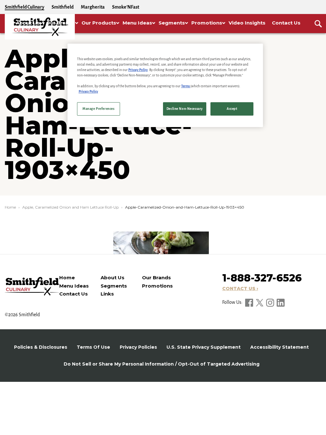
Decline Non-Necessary (185, 109)
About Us (112, 278)
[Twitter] (260, 302)
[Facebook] (249, 302)
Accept (232, 109)
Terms (185, 86)
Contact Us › (240, 288)
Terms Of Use (93, 347)
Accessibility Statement (279, 347)
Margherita (93, 7)
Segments (114, 286)
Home (10, 207)
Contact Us (73, 294)
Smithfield (63, 7)
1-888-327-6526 (262, 278)
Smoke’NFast (125, 7)
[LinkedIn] (281, 302)
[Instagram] (270, 302)
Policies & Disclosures (40, 347)
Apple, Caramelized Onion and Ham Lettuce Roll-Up (70, 207)
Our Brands (156, 278)
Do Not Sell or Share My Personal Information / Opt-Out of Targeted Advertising (161, 364)
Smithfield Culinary (24, 7)
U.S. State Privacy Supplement (204, 347)
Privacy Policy (138, 70)
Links (107, 294)
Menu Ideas (74, 286)
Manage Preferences (98, 109)
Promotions (157, 286)
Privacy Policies (138, 347)
